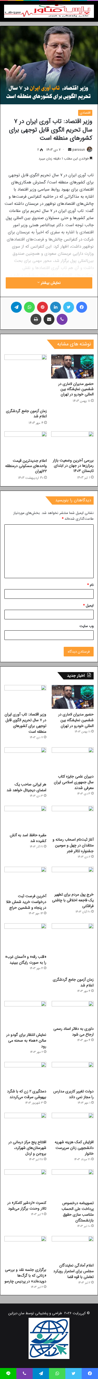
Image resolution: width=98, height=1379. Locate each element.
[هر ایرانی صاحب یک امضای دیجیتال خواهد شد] (25, 763)
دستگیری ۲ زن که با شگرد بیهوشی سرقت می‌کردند (26, 1094)
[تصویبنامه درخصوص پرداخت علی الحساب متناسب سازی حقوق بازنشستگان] (73, 1183)
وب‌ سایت (86, 626)
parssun (78, 149)
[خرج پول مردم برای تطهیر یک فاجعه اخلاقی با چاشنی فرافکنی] (73, 878)
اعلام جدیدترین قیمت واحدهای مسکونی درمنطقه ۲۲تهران (26, 466)
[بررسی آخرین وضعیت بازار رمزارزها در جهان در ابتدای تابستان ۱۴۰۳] (72, 443)
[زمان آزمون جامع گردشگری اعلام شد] (25, 380)
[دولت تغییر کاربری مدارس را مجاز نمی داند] (73, 1074)
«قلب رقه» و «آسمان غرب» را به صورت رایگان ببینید (25, 960)
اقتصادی (85, 112)
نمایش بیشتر (50, 283)
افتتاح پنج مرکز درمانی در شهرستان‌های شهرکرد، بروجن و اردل (27, 1148)
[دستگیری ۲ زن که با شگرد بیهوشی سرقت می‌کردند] (25, 1074)
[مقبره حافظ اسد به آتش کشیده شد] (25, 818)
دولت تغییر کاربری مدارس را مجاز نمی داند (73, 1094)
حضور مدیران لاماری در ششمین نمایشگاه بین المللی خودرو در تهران (76, 389)
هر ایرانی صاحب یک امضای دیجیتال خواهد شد (26, 787)
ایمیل (88, 605)
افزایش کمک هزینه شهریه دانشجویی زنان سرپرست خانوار (74, 1148)
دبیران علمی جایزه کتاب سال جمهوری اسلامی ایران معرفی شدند (74, 782)
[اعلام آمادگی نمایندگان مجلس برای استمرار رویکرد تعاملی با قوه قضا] (73, 1248)
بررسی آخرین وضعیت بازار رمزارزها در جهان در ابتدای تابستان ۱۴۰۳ (73, 465)
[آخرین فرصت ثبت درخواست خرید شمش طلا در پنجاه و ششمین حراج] (25, 879)
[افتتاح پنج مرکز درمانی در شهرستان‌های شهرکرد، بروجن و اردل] (25, 1125)
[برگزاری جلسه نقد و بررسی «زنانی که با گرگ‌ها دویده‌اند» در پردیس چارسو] (25, 1250)
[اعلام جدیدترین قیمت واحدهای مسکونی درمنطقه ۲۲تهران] (25, 443)
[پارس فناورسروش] (49, 11)
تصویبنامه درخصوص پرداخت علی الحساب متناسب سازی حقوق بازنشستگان (78, 1211)
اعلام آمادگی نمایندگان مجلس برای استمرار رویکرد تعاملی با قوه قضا (73, 1271)
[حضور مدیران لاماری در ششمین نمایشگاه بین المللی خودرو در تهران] (72, 366)
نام (90, 585)
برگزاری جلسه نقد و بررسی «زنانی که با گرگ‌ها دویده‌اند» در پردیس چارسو (25, 1275)
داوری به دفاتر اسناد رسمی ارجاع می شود (73, 1031)
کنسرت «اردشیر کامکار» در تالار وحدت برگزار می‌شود (26, 1206)
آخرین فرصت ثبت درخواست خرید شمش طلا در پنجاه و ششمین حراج (26, 902)
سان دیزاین (16, 1313)
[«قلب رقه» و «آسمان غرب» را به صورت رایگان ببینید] (25, 937)
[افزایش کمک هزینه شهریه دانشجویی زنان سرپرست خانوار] (73, 1125)
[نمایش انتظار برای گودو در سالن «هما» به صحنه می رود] (25, 1015)
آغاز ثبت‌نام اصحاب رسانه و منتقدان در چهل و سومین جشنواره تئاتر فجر (73, 845)
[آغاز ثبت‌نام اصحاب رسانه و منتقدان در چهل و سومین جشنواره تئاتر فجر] (73, 820)
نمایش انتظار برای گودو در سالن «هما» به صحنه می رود (26, 1040)
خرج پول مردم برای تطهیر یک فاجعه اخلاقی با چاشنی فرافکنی (73, 900)
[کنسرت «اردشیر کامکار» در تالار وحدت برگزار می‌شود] (25, 1183)
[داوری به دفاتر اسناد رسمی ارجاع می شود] (73, 1012)
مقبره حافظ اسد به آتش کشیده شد (28, 838)
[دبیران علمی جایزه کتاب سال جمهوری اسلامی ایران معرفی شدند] (73, 759)
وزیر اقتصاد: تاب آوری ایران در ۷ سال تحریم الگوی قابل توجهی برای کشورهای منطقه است (25, 723)
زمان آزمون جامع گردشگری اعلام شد (26, 413)
